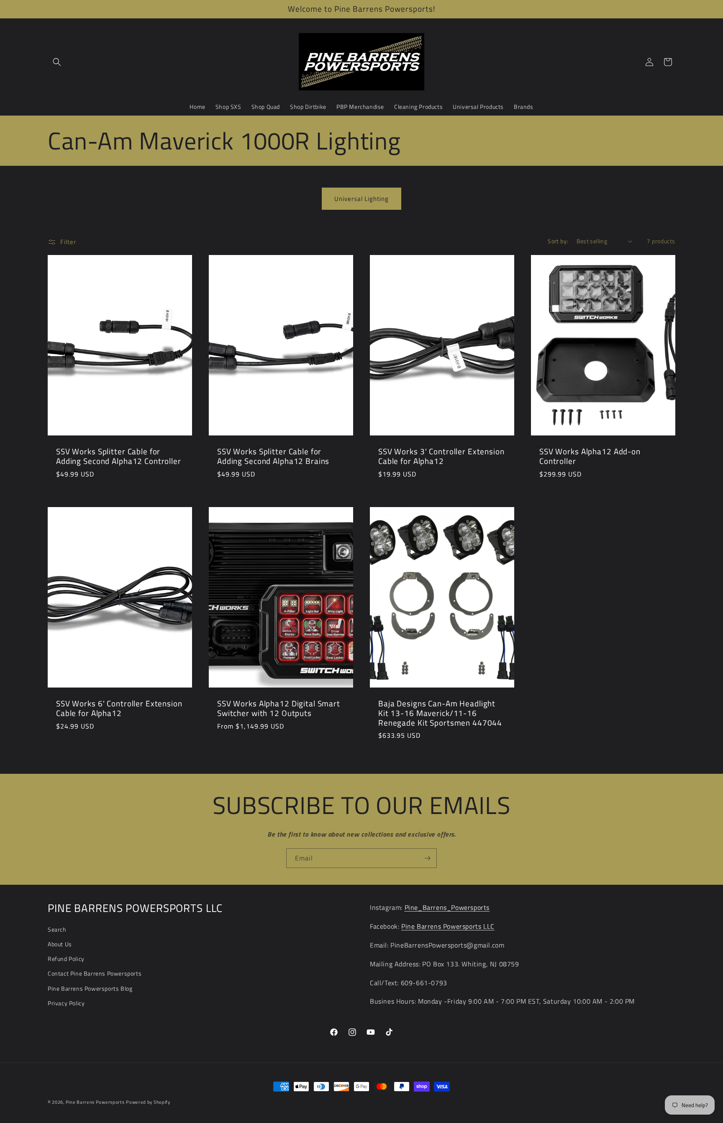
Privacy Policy (66, 1003)
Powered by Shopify (148, 1102)
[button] (57, 62)
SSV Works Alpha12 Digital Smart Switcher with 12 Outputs (278, 708)
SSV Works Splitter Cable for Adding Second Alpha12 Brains (273, 456)
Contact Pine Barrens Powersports (94, 973)
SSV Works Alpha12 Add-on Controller (590, 456)
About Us (60, 944)
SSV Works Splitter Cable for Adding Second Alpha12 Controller (118, 456)
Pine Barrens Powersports (95, 1102)
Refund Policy (66, 958)
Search (57, 929)
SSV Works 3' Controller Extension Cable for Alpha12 (441, 456)
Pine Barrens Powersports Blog (90, 988)
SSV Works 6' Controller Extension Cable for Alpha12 (119, 708)
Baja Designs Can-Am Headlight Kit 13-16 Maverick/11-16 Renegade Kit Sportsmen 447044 (440, 713)
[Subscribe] (427, 858)
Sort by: (558, 241)
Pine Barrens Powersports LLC (448, 926)
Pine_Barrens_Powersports (447, 907)
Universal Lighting (361, 198)
